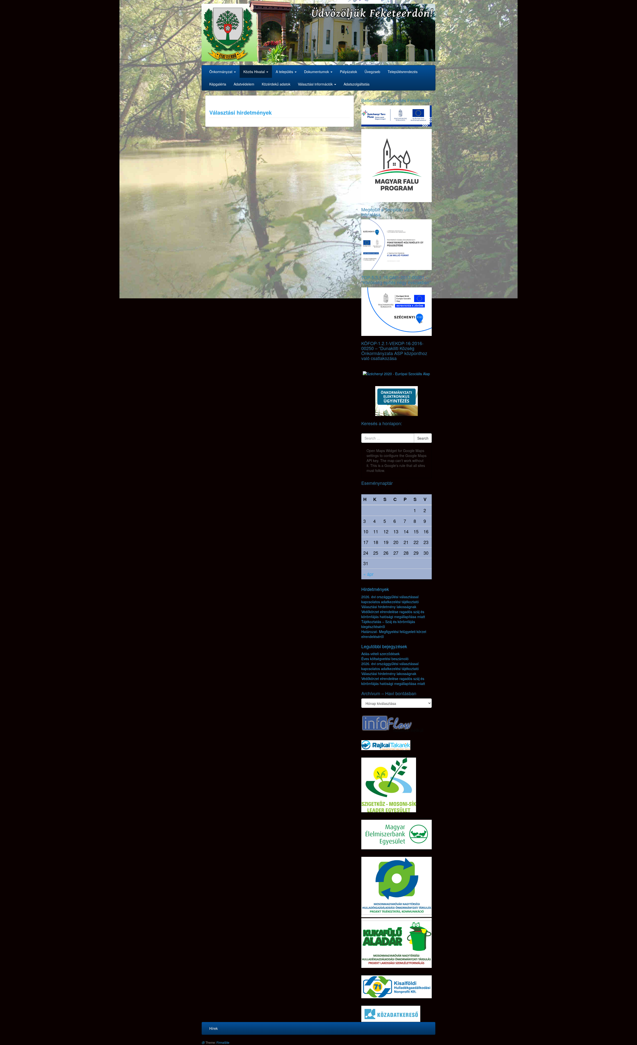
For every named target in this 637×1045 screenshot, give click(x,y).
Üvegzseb (372, 71)
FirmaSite (222, 1042)
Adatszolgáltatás (357, 84)
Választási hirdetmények (240, 112)
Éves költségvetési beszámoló (385, 658)
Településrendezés (403, 71)
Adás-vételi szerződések (380, 653)
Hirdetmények (375, 589)
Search (422, 438)
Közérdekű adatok (276, 84)
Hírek (213, 1028)
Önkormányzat (221, 71)
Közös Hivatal (254, 71)
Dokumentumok (317, 71)
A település (285, 71)
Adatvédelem (244, 84)
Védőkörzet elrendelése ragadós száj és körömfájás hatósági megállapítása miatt (393, 614)
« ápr (368, 574)
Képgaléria (217, 84)
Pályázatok (348, 71)
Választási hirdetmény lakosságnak (388, 606)
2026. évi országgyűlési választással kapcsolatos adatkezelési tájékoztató (390, 599)
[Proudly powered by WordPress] (203, 1042)
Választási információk (316, 84)
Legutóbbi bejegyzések (384, 646)
